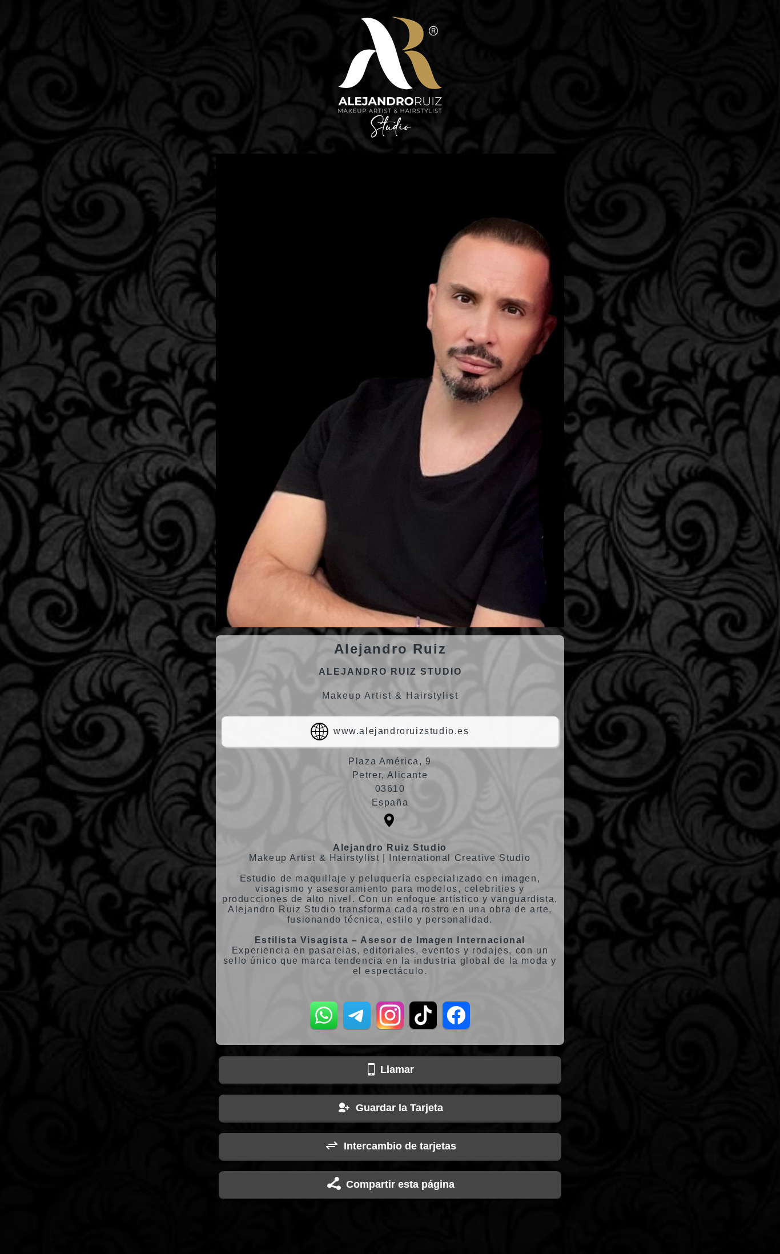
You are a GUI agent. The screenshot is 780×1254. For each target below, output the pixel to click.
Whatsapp (323, 1015)
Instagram (390, 1015)
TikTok (423, 1015)
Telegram (357, 1015)
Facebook (456, 1015)
